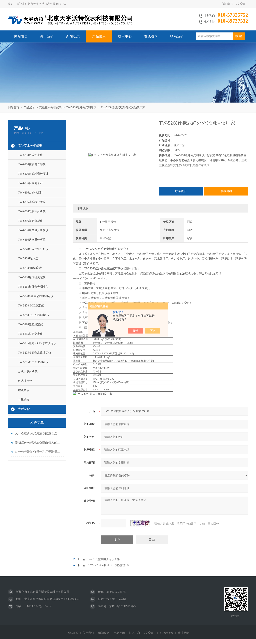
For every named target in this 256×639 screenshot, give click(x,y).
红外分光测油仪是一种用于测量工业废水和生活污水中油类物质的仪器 (39, 451)
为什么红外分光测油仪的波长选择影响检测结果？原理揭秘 (39, 433)
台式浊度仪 (25, 380)
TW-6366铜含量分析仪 (32, 239)
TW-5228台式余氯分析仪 (33, 249)
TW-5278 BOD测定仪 (31, 305)
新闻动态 (73, 36)
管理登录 (183, 632)
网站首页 (21, 36)
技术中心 (125, 36)
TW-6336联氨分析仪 (30, 220)
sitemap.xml (167, 632)
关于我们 (47, 36)
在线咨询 (151, 36)
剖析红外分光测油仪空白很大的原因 (39, 442)
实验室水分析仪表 (50, 107)
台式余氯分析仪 (28, 371)
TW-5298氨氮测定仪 (30, 324)
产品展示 (99, 36)
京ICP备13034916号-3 (122, 606)
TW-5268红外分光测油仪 (81, 107)
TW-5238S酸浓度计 (30, 267)
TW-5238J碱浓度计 (29, 258)
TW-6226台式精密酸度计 (33, 173)
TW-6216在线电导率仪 (32, 164)
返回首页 (227, 3)
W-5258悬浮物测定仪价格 (104, 559)
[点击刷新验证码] (140, 523)
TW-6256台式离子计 (30, 183)
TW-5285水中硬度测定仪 (33, 362)
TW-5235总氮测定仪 (30, 333)
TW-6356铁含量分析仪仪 (33, 230)
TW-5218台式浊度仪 (30, 154)
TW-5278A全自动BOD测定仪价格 (108, 565)
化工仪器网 (119, 599)
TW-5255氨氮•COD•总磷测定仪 (37, 343)
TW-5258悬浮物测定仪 (32, 277)
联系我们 (242, 3)
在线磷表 (23, 399)
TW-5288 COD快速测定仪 (33, 314)
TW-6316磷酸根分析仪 (32, 202)
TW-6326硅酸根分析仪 (32, 211)
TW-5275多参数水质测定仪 (34, 352)
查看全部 (24, 409)
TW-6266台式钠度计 (30, 192)
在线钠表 (23, 390)
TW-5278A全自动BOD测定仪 (35, 296)
